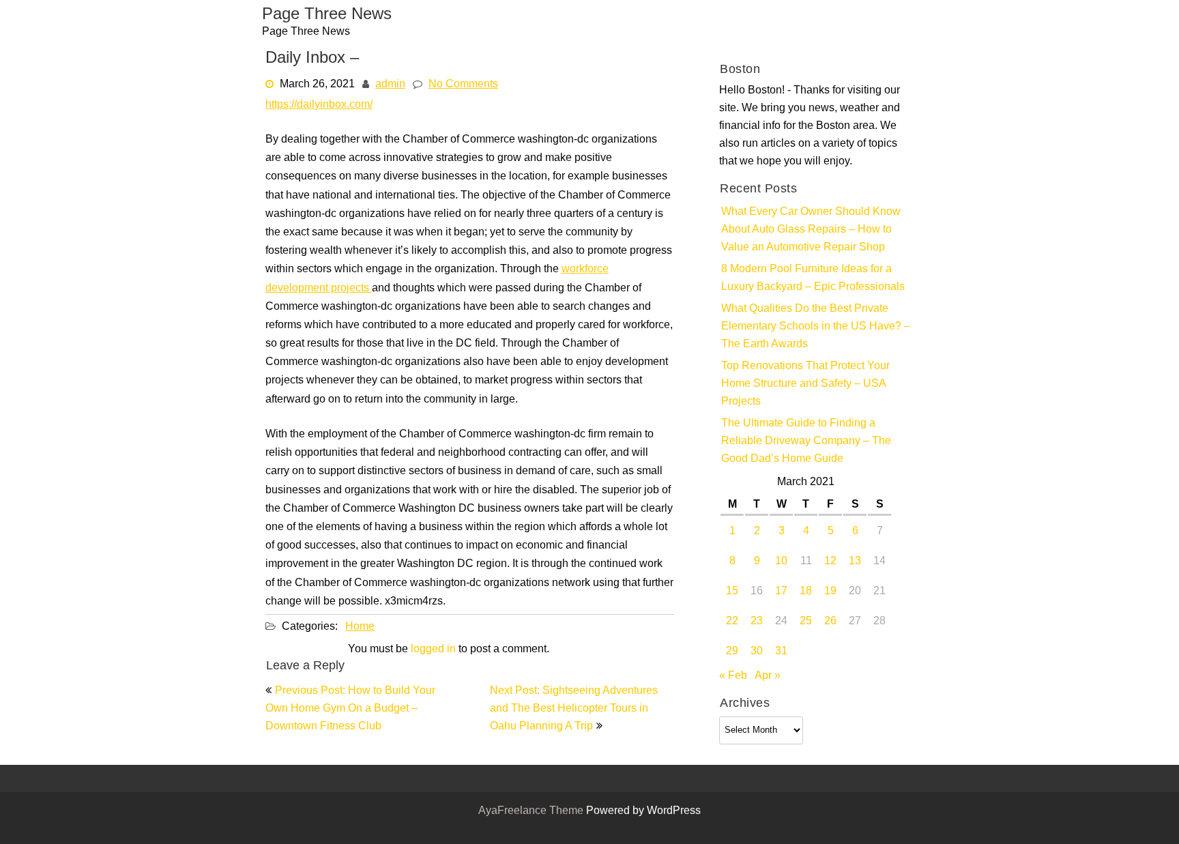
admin (390, 84)
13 (855, 561)
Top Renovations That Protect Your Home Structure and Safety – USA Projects (805, 384)
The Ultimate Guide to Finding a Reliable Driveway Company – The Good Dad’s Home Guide (806, 441)
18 (806, 591)
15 (732, 591)
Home (360, 627)
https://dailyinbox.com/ (319, 105)
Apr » (768, 676)
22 (732, 621)
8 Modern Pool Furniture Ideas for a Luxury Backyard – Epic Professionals (813, 278)
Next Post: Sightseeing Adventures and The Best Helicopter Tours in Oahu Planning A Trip (574, 709)
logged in (433, 649)
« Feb (733, 676)
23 (757, 621)
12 (830, 561)
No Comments (463, 84)
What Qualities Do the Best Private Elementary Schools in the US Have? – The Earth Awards (815, 326)
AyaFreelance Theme (532, 811)
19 (830, 591)
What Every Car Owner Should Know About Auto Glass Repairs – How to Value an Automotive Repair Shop (811, 230)
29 (732, 651)
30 (757, 651)
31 (781, 651)
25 (806, 621)
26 (830, 621)
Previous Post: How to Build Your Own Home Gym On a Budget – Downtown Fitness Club (350, 709)
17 (781, 591)
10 (781, 561)
